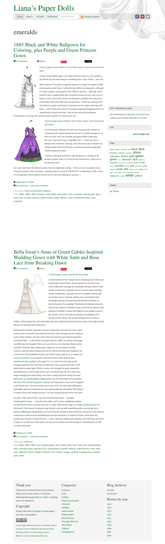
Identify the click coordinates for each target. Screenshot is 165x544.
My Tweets (114, 191)
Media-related (67, 515)
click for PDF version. (75, 67)
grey (119, 160)
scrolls (115, 172)
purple (56, 198)
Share (42, 61)
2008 (109, 529)
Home (20, 17)
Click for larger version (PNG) (52, 67)
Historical (47, 191)
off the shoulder (139, 163)
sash (98, 449)
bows (48, 194)
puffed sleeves (47, 198)
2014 (109, 508)
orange (112, 166)
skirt (124, 172)
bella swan (82, 445)
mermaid (130, 163)
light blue (142, 160)
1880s (27, 194)
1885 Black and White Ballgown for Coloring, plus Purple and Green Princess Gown (55, 50)
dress (70, 194)
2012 (109, 515)
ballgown (117, 149)
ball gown (41, 194)
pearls (127, 166)
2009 (109, 525)
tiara (93, 198)
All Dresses (52, 17)
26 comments (22, 61)
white (21, 456)
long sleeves (122, 163)
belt (129, 149)
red (126, 169)
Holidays (65, 508)
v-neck (122, 176)
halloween (127, 159)
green (16, 198)
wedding (74, 452)
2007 (109, 532)
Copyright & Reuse (40, 511)
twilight (38, 452)
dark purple (62, 194)
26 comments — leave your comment (32, 186)
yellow (138, 175)
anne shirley (61, 445)
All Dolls (40, 17)
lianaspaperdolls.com (39, 536)
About (29, 17)
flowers (124, 156)
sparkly (137, 172)
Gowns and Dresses (33, 191)
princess (36, 198)
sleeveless (130, 172)
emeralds (78, 194)
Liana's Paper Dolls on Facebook (35, 494)
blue (141, 149)
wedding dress (85, 452)
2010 (109, 522)
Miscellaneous (68, 518)
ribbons (63, 198)
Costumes (129, 153)
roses (70, 198)
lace (21, 198)
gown (98, 194)
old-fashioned (54, 449)
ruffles (141, 169)
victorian (59, 452)
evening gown (89, 194)
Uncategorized (68, 532)
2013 (109, 511)
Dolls (64, 494)
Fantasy (65, 497)
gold (131, 156)
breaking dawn (94, 445)
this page (78, 341)
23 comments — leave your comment (32, 437)
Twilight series (74, 280)
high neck (38, 449)
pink (132, 165)
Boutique (113, 153)
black (134, 149)
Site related (66, 525)
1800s (21, 194)
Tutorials (65, 528)
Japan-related (67, 511)
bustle (54, 194)
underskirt (18, 201)
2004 (109, 536)
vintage (67, 452)
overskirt (27, 198)
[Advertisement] (34, 227)
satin (16, 452)
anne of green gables (46, 445)
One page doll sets (70, 521)
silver (120, 172)
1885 (33, 194)
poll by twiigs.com (141, 134)
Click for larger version (58, 275)
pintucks (72, 449)
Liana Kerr (38, 525)
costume (121, 153)
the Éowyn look (22, 386)
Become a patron (91, 17)
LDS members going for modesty (35, 382)
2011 (109, 518)
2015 (109, 504)
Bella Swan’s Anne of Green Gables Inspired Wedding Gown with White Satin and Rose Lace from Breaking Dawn (58, 257)
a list (82, 168)
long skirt (114, 163)
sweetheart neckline (82, 198)
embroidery (115, 156)
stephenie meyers (26, 452)
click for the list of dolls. (78, 275)
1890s (33, 445)
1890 (27, 445)
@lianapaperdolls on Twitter (36, 497)
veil (52, 452)
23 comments (22, 269)
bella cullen (72, 445)
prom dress (28, 405)
